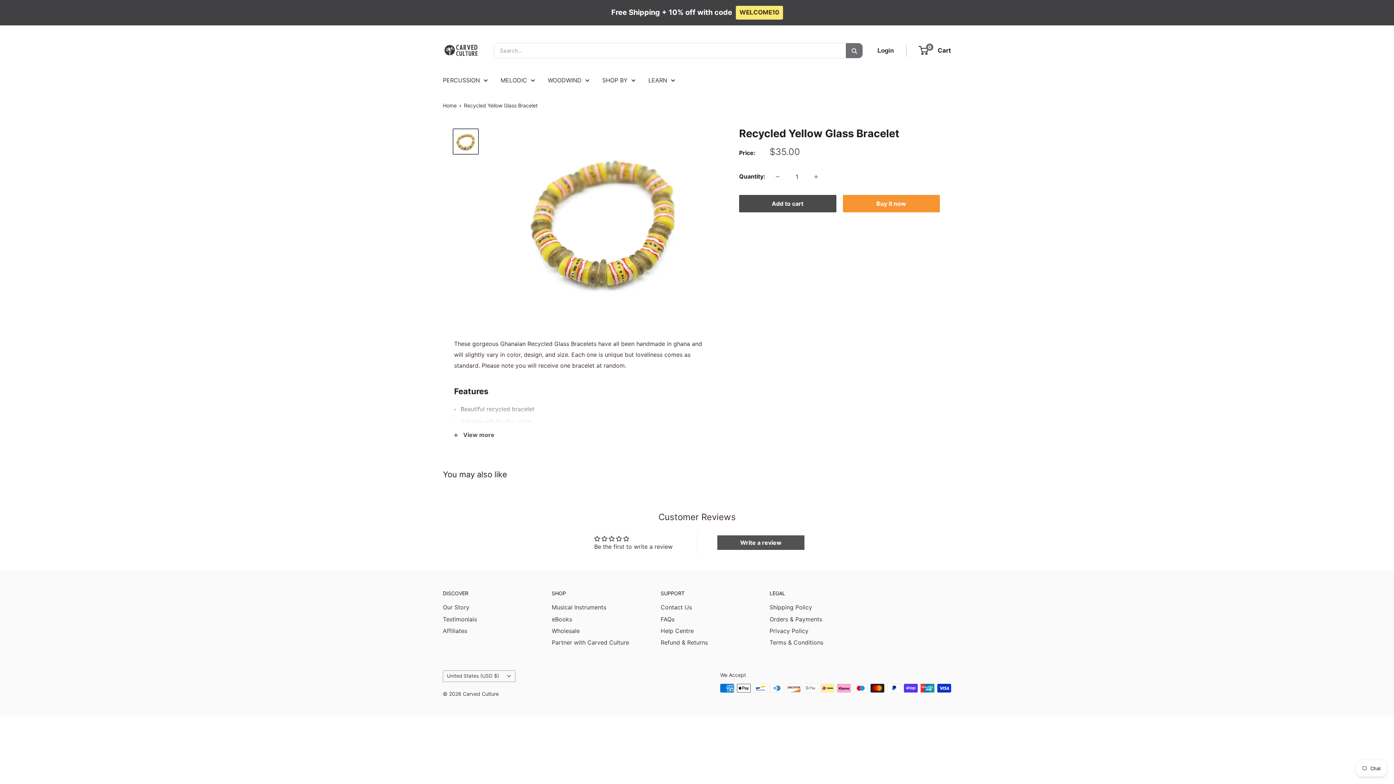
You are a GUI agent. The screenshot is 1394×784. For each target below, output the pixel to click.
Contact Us (676, 607)
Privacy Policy (789, 630)
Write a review (761, 542)
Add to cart (787, 203)
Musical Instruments (579, 607)
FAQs (667, 619)
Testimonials (460, 619)
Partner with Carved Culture (590, 642)
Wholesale (566, 630)
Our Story (456, 607)
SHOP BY (615, 80)
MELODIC (514, 80)
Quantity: (752, 176)
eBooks (562, 619)
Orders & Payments (796, 619)
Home (450, 105)
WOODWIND (565, 80)
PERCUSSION (461, 80)
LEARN (657, 80)
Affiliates (455, 630)
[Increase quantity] (816, 176)
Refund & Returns (684, 642)
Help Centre (677, 630)
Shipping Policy (791, 607)
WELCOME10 (759, 12)
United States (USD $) (473, 676)
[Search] (854, 50)
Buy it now (891, 203)
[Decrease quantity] (777, 176)
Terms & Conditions (796, 642)
